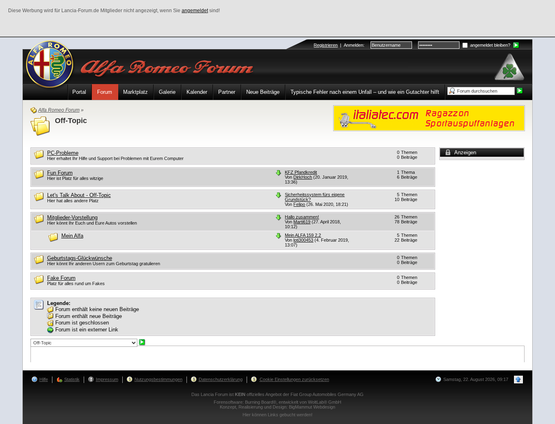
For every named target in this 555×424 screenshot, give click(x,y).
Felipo (299, 204)
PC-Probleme (62, 153)
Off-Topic (71, 121)
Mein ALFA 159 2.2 (303, 235)
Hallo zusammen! (302, 216)
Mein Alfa (72, 236)
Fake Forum (61, 278)
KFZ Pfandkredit (301, 172)
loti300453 (303, 240)
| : (339, 45)
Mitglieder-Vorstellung (72, 217)
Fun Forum (60, 173)
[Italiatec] (429, 118)
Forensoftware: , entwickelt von (277, 402)
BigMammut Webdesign (312, 407)
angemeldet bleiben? (489, 45)
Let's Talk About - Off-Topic (79, 195)
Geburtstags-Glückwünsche (79, 258)
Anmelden (353, 45)
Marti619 (301, 221)
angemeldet (195, 10)
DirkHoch (302, 177)
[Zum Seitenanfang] (518, 379)
